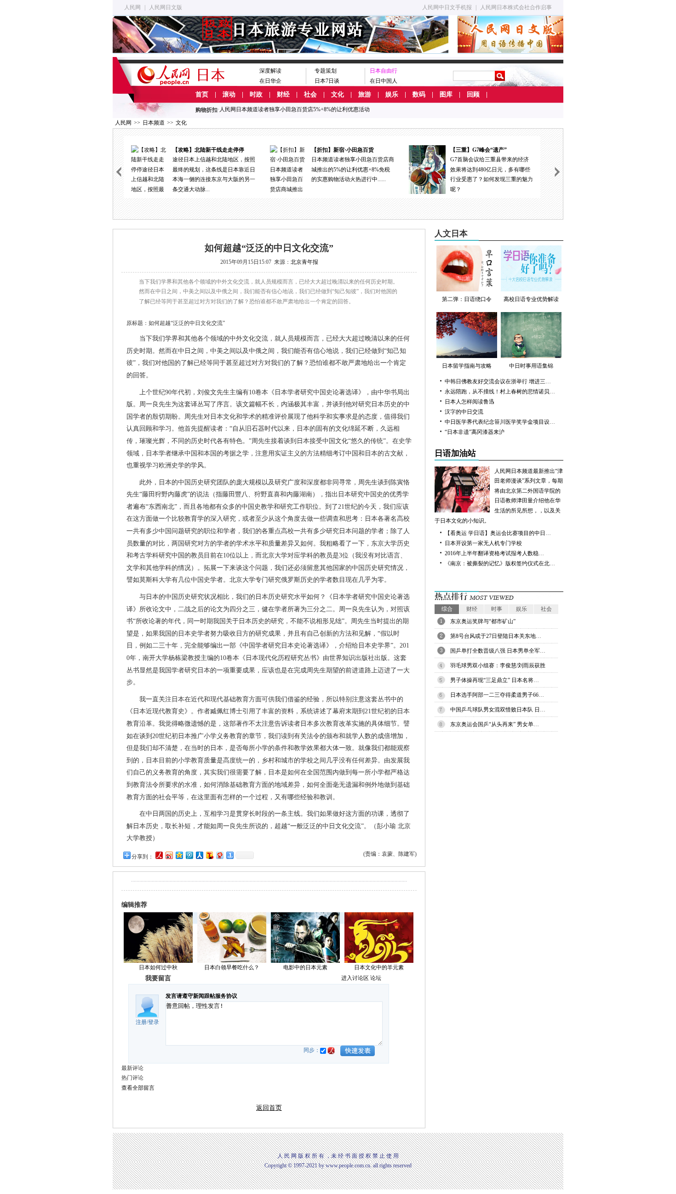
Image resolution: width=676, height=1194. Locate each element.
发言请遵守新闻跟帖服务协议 (201, 996)
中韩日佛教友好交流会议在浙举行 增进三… (498, 381)
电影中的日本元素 (305, 967)
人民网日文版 (165, 7)
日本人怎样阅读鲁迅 (469, 401)
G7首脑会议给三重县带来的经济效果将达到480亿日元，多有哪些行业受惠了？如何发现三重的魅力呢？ (491, 170)
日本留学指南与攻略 (467, 366)
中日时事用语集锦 (531, 366)
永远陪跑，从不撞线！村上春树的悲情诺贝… (500, 391)
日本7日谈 (327, 81)
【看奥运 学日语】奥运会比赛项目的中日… (498, 533)
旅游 (364, 94)
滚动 (229, 94)
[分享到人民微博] (159, 855)
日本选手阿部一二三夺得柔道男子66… (497, 695)
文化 (337, 94)
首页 (201, 94)
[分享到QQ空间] (179, 855)
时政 (256, 94)
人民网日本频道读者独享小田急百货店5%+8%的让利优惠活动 (294, 109)
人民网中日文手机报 (447, 7)
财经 (283, 94)
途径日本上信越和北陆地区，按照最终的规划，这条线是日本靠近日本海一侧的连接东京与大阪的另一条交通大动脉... (213, 170)
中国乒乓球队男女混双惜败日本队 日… (497, 709)
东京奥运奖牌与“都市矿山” (483, 621)
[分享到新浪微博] (169, 855)
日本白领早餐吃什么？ (231, 967)
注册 (141, 1022)
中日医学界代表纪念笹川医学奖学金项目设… (500, 422)
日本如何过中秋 (158, 967)
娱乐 (391, 94)
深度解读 (270, 71)
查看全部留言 (138, 1088)
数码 (418, 94)
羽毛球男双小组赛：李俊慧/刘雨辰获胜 (497, 665)
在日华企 (270, 81)
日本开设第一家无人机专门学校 (483, 543)
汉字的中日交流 (464, 412)
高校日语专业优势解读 (531, 299)
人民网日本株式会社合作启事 (516, 7)
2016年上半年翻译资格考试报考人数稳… (494, 553)
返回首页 (269, 1107)
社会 (310, 94)
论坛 (375, 978)
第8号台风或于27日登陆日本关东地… (495, 636)
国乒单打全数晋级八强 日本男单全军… (497, 651)
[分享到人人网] (199, 855)
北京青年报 (304, 262)
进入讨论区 (355, 978)
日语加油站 (455, 453)
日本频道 (154, 122)
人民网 (132, 7)
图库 (446, 94)
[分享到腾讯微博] (189, 855)
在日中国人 (383, 81)
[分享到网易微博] (219, 855)
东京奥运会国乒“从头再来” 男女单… (494, 724)
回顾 (473, 94)
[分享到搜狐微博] (209, 855)
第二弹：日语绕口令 (467, 299)
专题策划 (326, 71)
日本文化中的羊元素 (379, 967)
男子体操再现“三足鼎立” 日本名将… (494, 680)
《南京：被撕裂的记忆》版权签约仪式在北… (500, 563)
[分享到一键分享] (229, 855)
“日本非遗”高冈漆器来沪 (474, 432)
